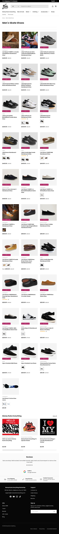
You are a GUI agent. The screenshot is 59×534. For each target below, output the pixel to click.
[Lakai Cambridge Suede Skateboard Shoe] (29, 140)
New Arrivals (20, 12)
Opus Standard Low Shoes (28, 363)
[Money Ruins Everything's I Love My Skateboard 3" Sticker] (48, 427)
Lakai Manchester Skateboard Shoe (45, 116)
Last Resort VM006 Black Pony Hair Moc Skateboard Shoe (10, 296)
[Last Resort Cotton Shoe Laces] (10, 386)
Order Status (34, 493)
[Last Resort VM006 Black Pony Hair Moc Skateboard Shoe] (10, 282)
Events (4, 14)
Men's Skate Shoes (10, 18)
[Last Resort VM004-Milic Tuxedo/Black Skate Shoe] (10, 316)
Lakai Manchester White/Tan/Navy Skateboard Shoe (26, 85)
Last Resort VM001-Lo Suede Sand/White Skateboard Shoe (10, 53)
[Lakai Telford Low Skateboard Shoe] (29, 104)
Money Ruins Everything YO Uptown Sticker (29, 439)
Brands (4, 511)
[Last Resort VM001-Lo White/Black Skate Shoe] (48, 177)
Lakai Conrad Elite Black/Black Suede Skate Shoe (9, 117)
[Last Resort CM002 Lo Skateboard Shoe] (10, 212)
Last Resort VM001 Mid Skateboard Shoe (46, 153)
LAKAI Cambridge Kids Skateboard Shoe (46, 260)
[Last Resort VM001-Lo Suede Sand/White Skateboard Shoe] (10, 40)
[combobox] (29, 6)
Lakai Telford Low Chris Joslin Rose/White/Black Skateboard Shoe (28, 53)
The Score (10, 14)
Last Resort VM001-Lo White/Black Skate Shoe (47, 190)
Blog (3, 517)
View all (55, 416)
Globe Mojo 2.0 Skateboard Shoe (29, 329)
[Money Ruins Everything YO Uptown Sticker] (29, 427)
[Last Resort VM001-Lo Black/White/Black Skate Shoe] (29, 177)
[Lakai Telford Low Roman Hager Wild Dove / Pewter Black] (48, 40)
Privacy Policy (42, 528)
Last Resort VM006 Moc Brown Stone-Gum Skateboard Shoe (28, 261)
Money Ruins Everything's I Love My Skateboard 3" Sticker (47, 440)
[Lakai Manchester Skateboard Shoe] (48, 104)
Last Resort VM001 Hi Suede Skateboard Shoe (10, 260)
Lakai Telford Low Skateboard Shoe (26, 116)
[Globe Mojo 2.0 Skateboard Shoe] (29, 316)
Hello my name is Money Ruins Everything (9, 439)
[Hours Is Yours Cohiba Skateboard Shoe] (48, 212)
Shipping (33, 495)
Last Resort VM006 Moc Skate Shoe (46, 295)
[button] (55, 6)
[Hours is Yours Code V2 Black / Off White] (48, 316)
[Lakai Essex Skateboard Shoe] (10, 140)
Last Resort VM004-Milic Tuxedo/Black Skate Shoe (9, 329)
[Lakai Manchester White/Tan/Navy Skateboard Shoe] (29, 72)
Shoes (53, 12)
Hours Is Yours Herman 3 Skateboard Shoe (9, 190)
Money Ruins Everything (9, 12)
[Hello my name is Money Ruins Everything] (10, 427)
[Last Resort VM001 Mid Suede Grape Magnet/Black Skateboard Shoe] (29, 212)
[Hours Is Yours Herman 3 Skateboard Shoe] (10, 177)
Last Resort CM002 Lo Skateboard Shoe (8, 225)
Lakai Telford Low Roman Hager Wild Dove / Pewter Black (47, 53)
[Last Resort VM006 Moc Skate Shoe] (48, 282)
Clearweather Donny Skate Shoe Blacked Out (48, 364)
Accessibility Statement (52, 528)
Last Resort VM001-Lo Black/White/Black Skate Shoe (28, 190)
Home (3, 18)
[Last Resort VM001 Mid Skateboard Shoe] (48, 140)
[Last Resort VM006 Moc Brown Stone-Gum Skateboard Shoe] (29, 247)
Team (3, 508)
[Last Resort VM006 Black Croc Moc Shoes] (29, 282)
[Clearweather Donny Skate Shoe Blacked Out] (48, 351)
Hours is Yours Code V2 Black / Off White (46, 329)
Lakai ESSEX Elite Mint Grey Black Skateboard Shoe (47, 84)
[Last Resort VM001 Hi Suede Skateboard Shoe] (10, 247)
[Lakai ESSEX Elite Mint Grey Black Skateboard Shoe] (48, 72)
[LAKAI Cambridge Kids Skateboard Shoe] (48, 247)
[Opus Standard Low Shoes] (29, 351)
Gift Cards (5, 514)
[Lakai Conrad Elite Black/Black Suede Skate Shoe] (10, 104)
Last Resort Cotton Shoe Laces (9, 399)
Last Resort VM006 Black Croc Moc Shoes (28, 295)
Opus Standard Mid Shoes (9, 363)
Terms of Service (33, 528)
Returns (33, 498)
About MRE (5, 505)
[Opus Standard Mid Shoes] (10, 351)
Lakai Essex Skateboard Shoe (9, 153)
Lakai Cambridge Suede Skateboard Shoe (28, 153)
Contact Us (34, 490)
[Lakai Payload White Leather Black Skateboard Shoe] (10, 72)
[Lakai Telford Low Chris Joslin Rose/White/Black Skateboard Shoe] (29, 40)
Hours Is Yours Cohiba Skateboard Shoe (46, 225)
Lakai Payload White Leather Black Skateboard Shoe (10, 84)
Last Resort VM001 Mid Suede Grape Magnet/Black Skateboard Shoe (29, 226)
